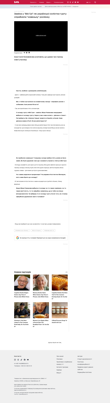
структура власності (84, 359)
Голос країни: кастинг (36, 6)
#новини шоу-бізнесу (21, 230)
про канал (60, 356)
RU (90, 2)
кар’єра (59, 370)
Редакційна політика (84, 372)
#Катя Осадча (36, 230)
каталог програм (62, 367)
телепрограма (58, 2)
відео (48, 2)
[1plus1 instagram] (15, 360)
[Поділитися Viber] (29, 52)
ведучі (59, 372)
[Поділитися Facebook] (26, 52)
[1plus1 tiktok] (21, 360)
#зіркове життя (49, 230)
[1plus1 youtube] (28, 360)
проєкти (33, 2)
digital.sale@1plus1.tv (20, 390)
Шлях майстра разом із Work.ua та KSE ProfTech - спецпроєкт (62, 6)
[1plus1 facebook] (24, 360)
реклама (59, 359)
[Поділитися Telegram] (24, 52)
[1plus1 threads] (18, 360)
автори (79, 356)
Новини (41, 2)
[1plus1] (16, 2)
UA (87, 2)
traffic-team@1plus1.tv (21, 394)
